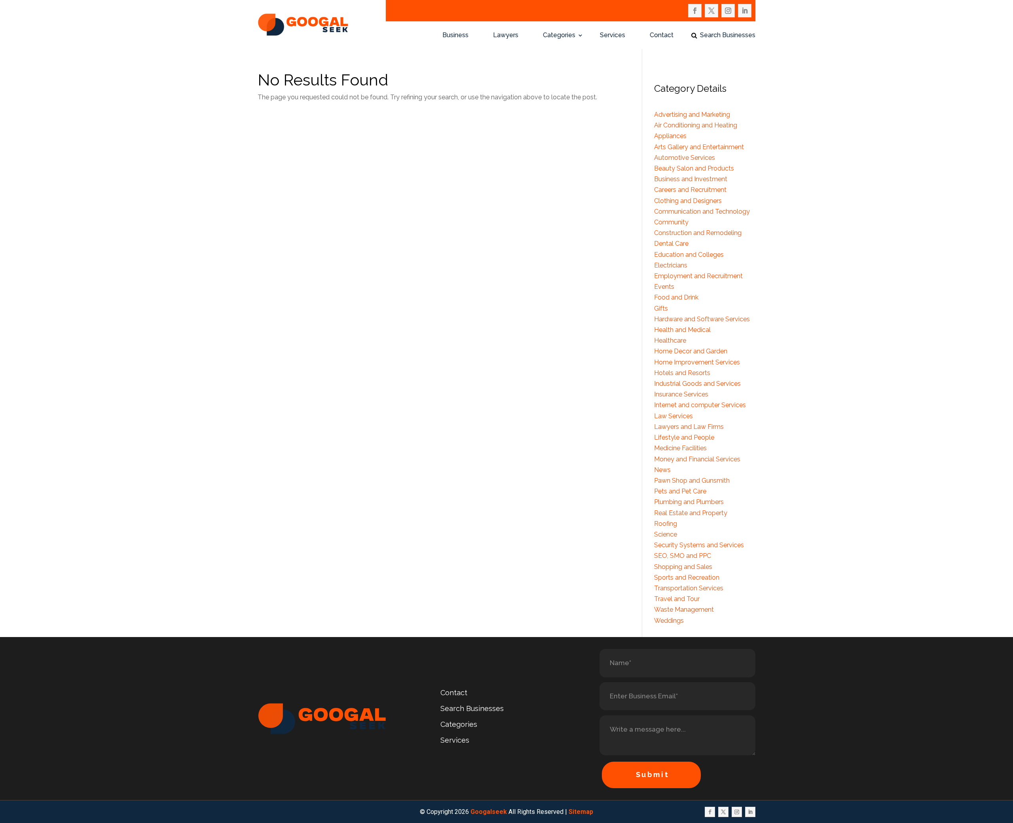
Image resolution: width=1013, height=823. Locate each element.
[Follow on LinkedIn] (744, 10)
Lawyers (505, 35)
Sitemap (581, 811)
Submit (653, 774)
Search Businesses (727, 35)
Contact (661, 35)
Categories (559, 35)
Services (612, 35)
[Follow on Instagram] (728, 10)
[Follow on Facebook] (695, 10)
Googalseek (488, 811)
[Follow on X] (711, 10)
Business (455, 35)
